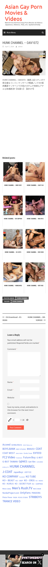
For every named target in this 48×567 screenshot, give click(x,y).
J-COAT (7, 472)
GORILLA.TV (5, 467)
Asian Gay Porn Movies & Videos (23, 12)
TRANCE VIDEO (11, 501)
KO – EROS (29, 480)
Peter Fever (7, 497)
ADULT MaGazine (27, 445)
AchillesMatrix (16, 445)
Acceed (6, 444)
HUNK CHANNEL (22, 298)
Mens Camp (6, 489)
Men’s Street (37, 489)
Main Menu (11, 32)
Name (10, 382)
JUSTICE (27, 472)
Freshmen (19, 458)
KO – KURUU (8, 483)
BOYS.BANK (8, 448)
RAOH (15, 497)
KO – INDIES (39, 481)
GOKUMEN (40, 462)
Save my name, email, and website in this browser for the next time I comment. (22, 410)
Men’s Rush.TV (22, 488)
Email (10, 390)
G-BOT (40, 457)
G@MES (23, 461)
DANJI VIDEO (19, 453)
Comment (12, 349)
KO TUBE (31, 476)
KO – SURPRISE (37, 484)
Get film (32, 461)
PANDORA (36, 493)
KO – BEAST (8, 480)
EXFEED (37, 453)
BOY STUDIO (21, 449)
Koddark (22, 477)
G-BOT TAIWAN (10, 461)
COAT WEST (8, 453)
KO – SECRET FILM (23, 483)
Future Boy (29, 457)
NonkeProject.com (10, 493)
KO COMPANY (10, 476)
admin (20, 46)
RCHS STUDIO (23, 497)
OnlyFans (25, 492)
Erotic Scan (28, 453)
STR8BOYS (35, 497)
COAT (39, 449)
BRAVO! (31, 448)
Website (10, 397)
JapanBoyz (18, 472)
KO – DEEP (19, 480)
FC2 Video (8, 457)
